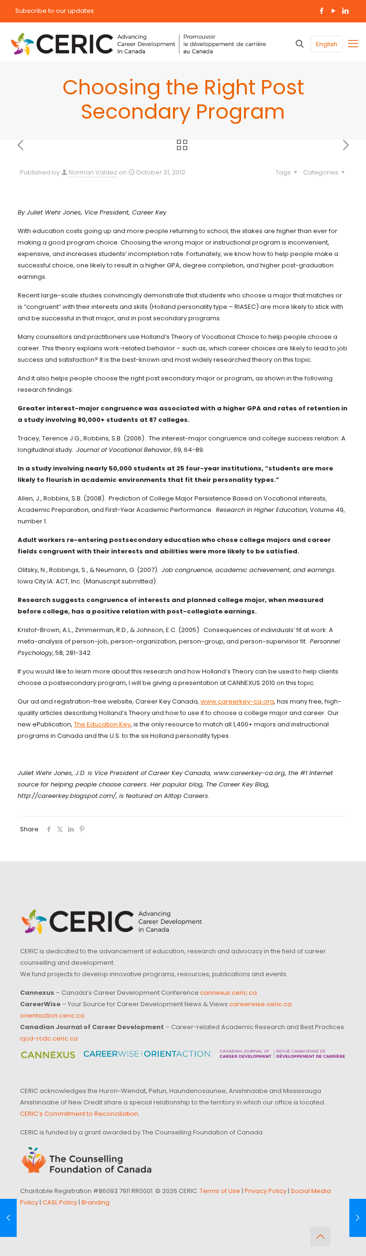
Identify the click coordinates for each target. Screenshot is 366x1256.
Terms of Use (220, 1190)
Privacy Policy (265, 1190)
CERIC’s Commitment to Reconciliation (79, 1113)
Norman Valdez (93, 172)
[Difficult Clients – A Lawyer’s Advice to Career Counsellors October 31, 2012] (357, 1218)
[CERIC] (138, 43)
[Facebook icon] (321, 11)
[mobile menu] (353, 44)
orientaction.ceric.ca (52, 1015)
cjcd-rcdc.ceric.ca (49, 1038)
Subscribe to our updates (54, 10)
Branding (95, 1202)
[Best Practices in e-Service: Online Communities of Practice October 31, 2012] (8, 1218)
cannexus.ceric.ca (228, 992)
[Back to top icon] (320, 1236)
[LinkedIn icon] (345, 11)
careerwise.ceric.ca (260, 1004)
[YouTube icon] (333, 11)
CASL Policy (59, 1202)
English (326, 44)
